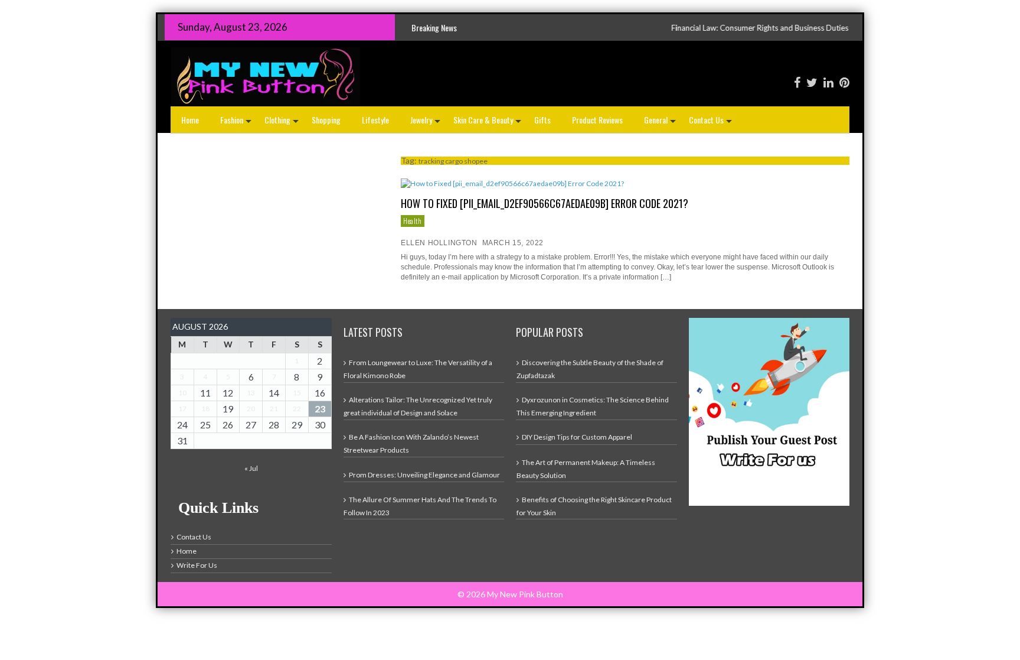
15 (297, 392)
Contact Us (711, 123)
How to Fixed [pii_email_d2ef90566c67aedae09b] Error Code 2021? (544, 203)
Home (190, 119)
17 (182, 408)
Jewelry (426, 123)
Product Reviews (597, 119)
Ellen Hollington (439, 243)
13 (251, 392)
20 (251, 408)
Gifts (542, 119)
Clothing (282, 123)
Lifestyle (375, 119)
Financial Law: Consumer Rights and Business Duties (724, 27)
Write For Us (196, 565)
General (661, 123)
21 (274, 408)
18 (205, 408)
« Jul (251, 468)
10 (182, 392)
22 (297, 408)
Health (412, 221)
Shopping (326, 119)
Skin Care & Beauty (488, 123)
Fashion (237, 123)
